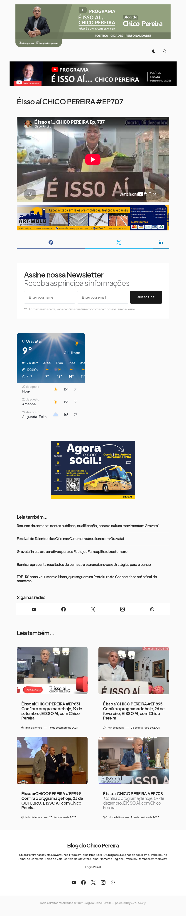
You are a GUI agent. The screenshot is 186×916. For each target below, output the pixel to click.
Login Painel (93, 867)
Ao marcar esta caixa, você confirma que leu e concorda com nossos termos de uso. (82, 309)
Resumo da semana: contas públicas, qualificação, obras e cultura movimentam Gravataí (88, 526)
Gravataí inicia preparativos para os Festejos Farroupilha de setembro (72, 552)
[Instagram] (122, 609)
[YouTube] (34, 609)
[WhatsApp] (152, 609)
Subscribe (146, 297)
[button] (153, 51)
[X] (93, 609)
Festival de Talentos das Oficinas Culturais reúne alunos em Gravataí (70, 539)
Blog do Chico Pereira (93, 845)
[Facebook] (63, 609)
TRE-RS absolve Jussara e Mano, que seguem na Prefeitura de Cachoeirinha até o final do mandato (87, 579)
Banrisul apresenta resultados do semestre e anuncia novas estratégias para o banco (84, 564)
